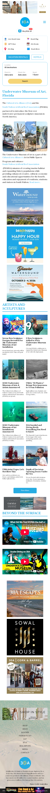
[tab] (18, 57)
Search (25, 81)
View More (25, 490)
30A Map (11, 49)
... (11, 75)
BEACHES (25, 732)
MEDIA (25, 749)
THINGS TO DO (25, 736)
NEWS (25, 729)
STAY (25, 743)
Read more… (35, 182)
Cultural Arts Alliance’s (12, 157)
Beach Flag (34, 39)
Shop (25, 726)
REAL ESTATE (25, 746)
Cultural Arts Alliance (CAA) (18, 103)
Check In (7, 72)
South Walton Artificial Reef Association (20, 107)
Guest (35, 72)
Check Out (21, 72)
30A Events (35, 44)
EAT (25, 739)
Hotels (37, 57)
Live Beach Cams (14, 39)
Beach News (35, 49)
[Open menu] (45, 22)
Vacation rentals (18, 57)
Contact (25, 753)
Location (7, 65)
